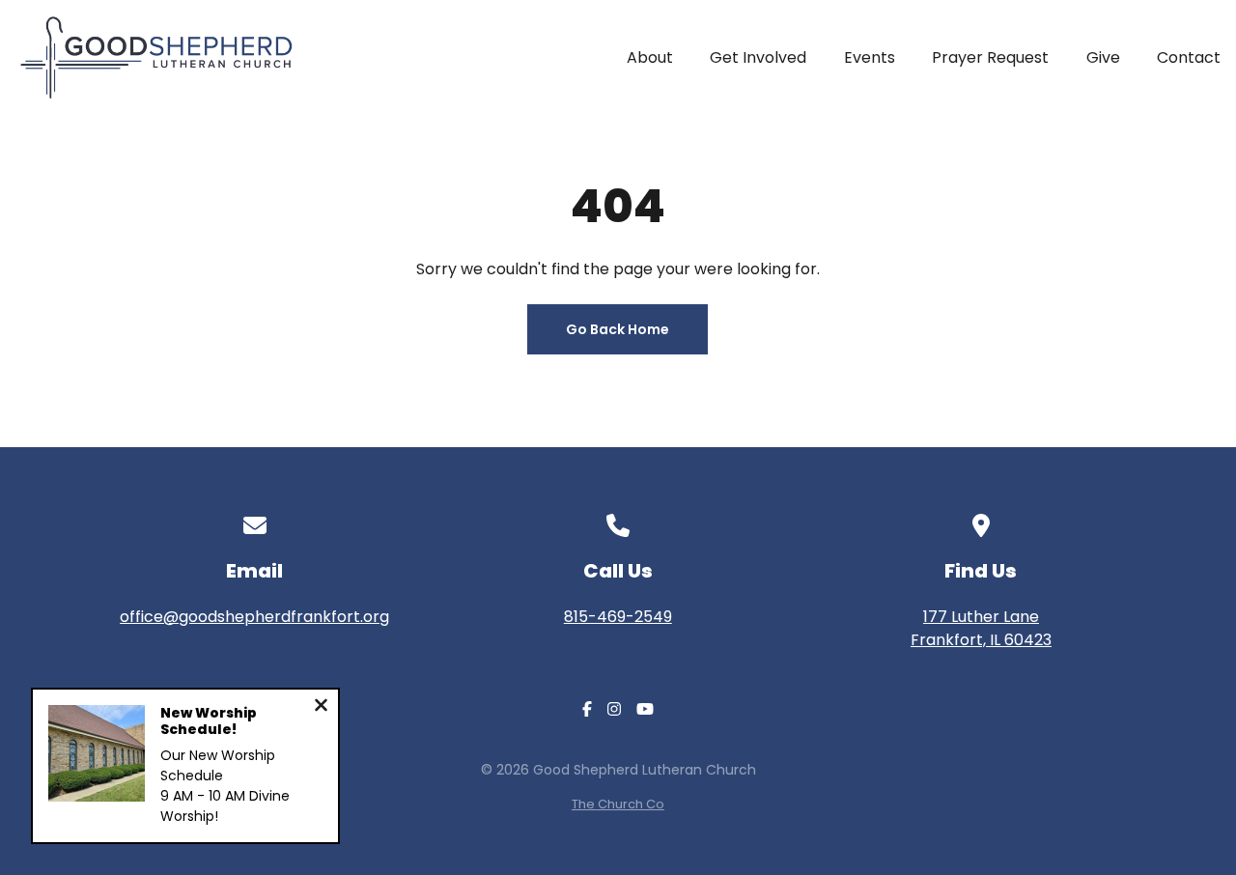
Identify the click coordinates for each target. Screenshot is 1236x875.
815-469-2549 (618, 617)
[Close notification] (321, 707)
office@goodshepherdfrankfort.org (254, 617)
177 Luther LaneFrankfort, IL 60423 (981, 628)
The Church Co (618, 804)
